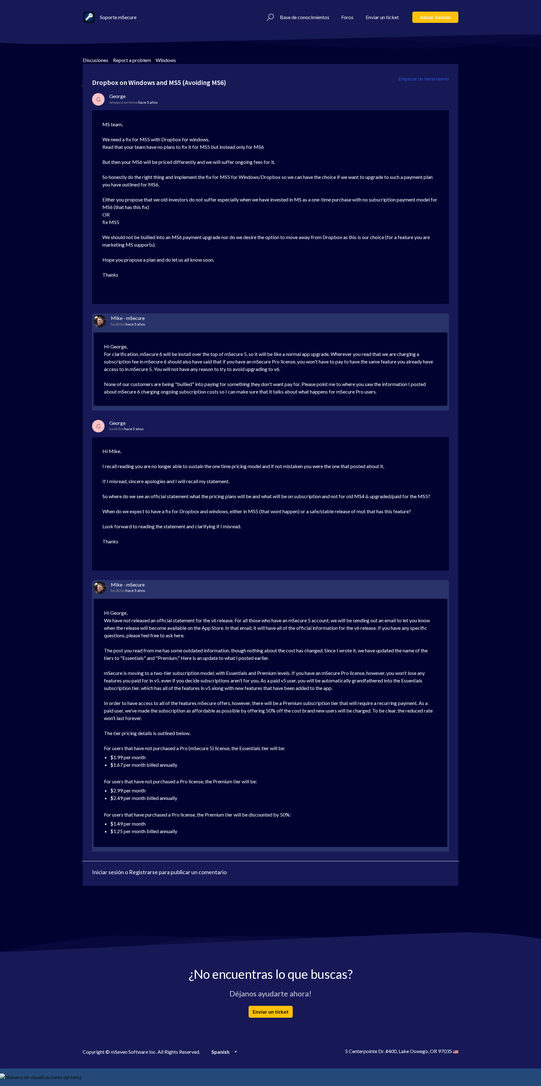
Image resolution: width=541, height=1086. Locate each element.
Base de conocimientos (304, 17)
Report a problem (132, 60)
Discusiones (95, 60)
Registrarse (143, 872)
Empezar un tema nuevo (423, 78)
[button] (269, 17)
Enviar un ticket (382, 17)
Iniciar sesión (435, 17)
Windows (166, 60)
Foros (347, 17)
